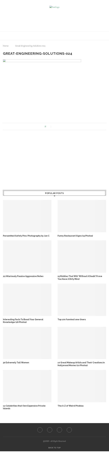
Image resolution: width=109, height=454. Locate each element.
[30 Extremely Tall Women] (27, 343)
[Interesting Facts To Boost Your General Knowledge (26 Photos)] (27, 300)
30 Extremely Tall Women (16, 362)
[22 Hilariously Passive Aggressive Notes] (27, 256)
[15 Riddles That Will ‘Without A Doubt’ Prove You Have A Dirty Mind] (82, 256)
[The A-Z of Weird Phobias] (82, 386)
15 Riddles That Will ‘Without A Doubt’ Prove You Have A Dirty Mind (80, 277)
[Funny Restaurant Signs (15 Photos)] (82, 216)
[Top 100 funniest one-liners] (82, 300)
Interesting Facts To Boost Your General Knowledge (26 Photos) (23, 320)
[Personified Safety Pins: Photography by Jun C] (27, 216)
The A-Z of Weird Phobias (70, 406)
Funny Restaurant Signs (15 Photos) (75, 236)
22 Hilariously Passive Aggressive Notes (23, 276)
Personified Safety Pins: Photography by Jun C (26, 236)
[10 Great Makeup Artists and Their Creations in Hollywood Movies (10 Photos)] (82, 343)
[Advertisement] (54, 19)
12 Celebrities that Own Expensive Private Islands (24, 407)
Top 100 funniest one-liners (72, 319)
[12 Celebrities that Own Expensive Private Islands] (27, 386)
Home (6, 46)
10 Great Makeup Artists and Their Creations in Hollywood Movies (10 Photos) (81, 364)
